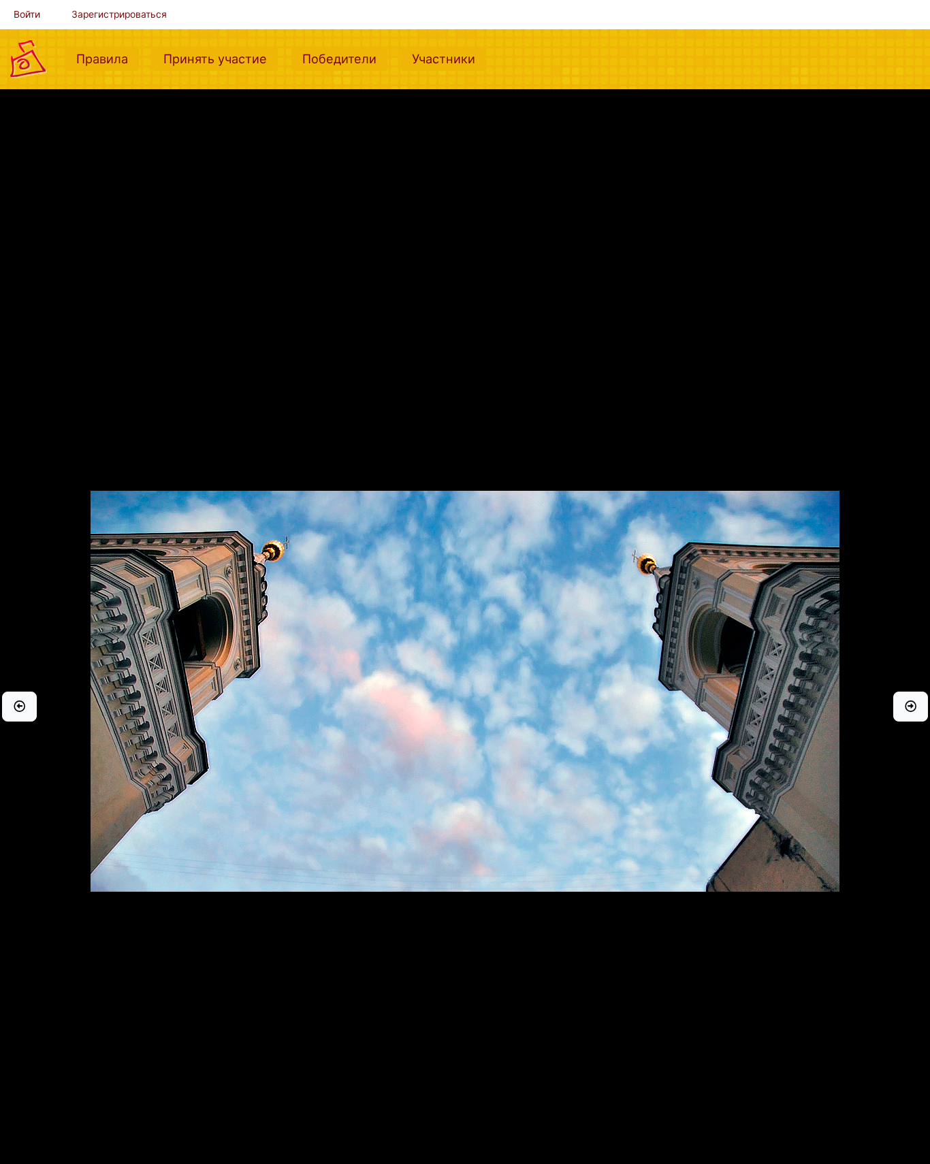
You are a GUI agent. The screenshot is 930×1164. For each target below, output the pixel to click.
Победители (344, 58)
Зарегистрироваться (119, 14)
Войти (27, 14)
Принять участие (220, 58)
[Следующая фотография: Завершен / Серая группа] (910, 707)
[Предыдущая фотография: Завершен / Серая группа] (19, 707)
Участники (449, 58)
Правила (107, 58)
